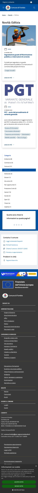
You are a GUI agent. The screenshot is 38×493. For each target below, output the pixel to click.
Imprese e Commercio (10, 346)
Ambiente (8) (8, 159)
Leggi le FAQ (7, 450)
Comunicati (7, 394)
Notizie (6, 391)
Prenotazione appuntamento (12, 444)
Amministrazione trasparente (13, 461)
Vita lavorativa (8, 344)
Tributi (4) (7, 203)
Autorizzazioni (8, 380)
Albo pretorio (8, 464)
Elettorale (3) (8, 174)
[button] (18, 490)
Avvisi (9, 49)
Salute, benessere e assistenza (13, 377)
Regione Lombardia (8, 2)
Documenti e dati (9, 329)
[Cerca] (34, 8)
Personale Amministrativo (12, 327)
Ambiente (7, 374)
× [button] (36, 466)
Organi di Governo (9, 312)
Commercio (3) (8, 163)
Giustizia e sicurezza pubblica (13, 369)
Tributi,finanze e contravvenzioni (14, 372)
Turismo (6, 355)
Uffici (5, 318)
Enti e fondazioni (9, 321)
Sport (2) (6, 199)
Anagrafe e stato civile (10, 338)
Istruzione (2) (8, 181)
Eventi (6, 408)
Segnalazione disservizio (11, 447)
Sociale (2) (7, 196)
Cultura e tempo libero (10, 341)
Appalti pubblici (8, 349)
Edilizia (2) (7, 170)
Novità (10, 15)
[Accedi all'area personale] (31, 2)
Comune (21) (8, 166)
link (2, 478)
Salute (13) (7, 192)
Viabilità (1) (7, 207)
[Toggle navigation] (3, 7)
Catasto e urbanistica (10, 352)
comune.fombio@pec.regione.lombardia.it (17, 434)
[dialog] (19, 478)
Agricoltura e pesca (10, 383)
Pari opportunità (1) (10, 185)
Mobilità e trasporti (10, 358)
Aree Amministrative (10, 315)
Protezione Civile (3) (10, 188)
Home (4, 15)
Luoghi (6, 405)
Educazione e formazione (11, 366)
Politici (6, 324)
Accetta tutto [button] (18, 482)
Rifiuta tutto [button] (19, 486)
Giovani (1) (7, 177)
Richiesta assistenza (10, 453)
